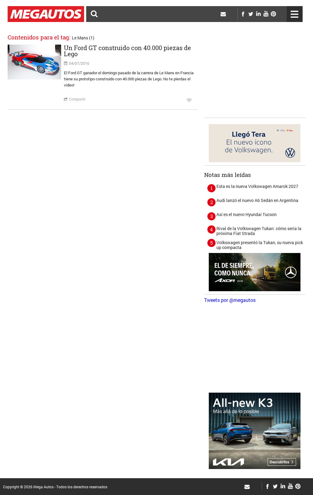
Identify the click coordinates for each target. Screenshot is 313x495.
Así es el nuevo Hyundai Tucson (246, 214)
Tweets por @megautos (230, 300)
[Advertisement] (254, 76)
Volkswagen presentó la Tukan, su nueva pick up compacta (259, 245)
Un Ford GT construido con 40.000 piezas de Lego (127, 51)
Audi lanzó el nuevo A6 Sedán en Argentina (257, 200)
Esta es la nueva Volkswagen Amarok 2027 (257, 186)
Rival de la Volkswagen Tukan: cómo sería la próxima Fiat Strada (258, 231)
